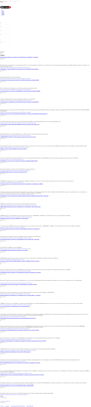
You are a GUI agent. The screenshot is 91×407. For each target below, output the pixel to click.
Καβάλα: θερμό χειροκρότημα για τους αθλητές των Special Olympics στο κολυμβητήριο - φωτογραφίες (19, 57)
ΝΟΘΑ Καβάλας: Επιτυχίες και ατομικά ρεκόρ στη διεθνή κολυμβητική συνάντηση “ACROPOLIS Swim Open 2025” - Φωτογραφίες (24, 195)
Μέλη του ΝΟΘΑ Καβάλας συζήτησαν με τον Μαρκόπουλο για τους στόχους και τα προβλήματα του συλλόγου (20, 362)
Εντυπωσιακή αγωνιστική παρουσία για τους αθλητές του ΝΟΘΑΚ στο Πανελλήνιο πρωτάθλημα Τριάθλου (19, 80)
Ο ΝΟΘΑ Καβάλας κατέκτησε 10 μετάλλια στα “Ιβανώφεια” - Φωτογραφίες (14, 250)
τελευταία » (5, 397)
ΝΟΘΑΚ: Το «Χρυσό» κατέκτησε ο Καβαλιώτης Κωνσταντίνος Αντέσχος (13, 148)
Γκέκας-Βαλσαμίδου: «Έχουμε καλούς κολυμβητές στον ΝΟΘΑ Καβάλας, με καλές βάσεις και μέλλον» (18, 284)
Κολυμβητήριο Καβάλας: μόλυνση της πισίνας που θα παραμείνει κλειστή (13, 171)
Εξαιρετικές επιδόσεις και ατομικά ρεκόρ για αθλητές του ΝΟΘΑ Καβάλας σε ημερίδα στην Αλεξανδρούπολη (20, 228)
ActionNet (4, 402)
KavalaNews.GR (8, 401)
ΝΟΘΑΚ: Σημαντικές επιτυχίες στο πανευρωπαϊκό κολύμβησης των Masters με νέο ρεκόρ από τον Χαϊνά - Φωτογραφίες (22, 374)
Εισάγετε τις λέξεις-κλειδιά (3, 1)
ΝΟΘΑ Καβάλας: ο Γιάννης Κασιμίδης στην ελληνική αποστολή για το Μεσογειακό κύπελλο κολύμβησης (19, 69)
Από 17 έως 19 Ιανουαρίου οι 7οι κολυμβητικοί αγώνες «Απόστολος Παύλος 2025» (15, 306)
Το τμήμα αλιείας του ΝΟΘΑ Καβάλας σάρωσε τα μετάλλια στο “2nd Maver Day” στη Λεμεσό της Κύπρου (19, 330)
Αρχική (1, 53)
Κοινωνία (3, 11)
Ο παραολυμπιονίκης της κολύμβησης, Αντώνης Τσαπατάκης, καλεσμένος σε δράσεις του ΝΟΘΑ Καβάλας (19, 101)
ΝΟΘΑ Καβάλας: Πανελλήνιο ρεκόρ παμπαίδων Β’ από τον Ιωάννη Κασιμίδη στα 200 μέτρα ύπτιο (18, 318)
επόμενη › (3, 397)
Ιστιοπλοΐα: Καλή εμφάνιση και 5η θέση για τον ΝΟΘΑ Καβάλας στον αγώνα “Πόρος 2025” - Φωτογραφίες (19, 239)
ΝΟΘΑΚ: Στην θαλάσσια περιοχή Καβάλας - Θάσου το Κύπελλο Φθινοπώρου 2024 (15, 351)
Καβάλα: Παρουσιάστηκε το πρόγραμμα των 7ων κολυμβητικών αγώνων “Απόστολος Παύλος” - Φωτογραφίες (20, 295)
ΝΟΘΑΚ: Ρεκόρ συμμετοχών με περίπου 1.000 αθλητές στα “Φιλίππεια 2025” (14, 218)
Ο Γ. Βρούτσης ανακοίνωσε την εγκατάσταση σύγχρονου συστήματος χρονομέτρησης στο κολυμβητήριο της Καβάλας (21, 183)
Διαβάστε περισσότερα (15, 67)
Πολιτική (3, 12)
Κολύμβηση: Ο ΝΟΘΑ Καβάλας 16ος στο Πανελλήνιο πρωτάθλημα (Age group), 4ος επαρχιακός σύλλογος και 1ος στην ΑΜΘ (23, 340)
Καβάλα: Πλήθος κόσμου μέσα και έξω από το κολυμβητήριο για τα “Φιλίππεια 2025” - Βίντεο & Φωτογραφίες (20, 206)
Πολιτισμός (3, 13)
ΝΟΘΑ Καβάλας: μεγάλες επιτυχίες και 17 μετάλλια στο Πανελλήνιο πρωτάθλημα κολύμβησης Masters (19, 160)
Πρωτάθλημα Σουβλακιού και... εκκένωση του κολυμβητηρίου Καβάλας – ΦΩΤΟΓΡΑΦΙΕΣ (17, 385)
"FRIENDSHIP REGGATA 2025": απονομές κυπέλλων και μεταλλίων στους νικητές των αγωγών (18, 136)
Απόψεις (3, 10)
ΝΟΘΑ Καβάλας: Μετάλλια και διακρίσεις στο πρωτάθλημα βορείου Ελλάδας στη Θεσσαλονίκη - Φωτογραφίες (20, 272)
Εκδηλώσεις (3, 14)
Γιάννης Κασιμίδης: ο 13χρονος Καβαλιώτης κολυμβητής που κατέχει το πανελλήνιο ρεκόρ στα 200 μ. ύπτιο (19, 124)
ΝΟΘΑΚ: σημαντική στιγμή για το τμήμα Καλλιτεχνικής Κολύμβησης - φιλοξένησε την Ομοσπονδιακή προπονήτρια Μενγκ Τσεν (23, 113)
